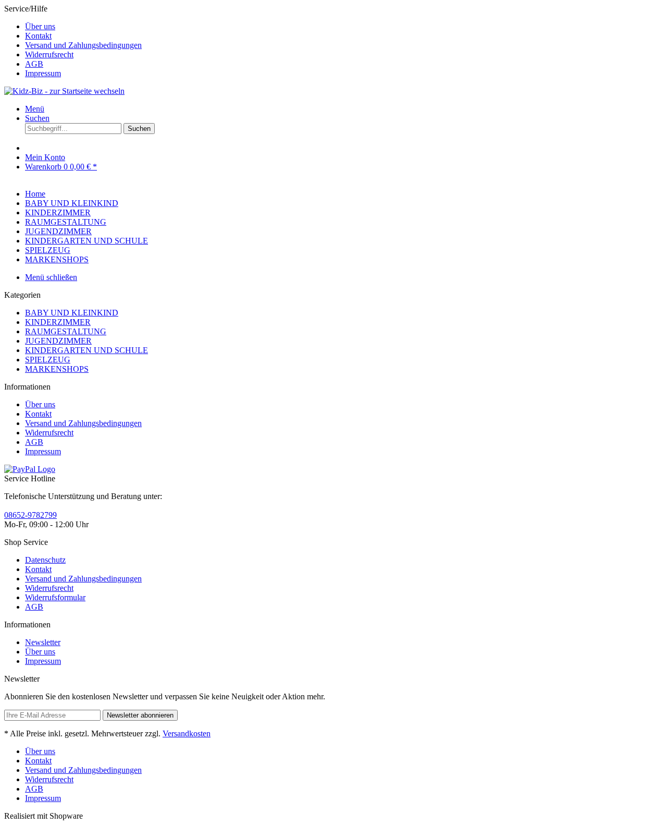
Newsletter (42, 642)
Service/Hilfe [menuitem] (73, 41)
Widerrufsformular (55, 597)
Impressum (43, 73)
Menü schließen (51, 277)
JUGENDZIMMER (58, 340)
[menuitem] (344, 26)
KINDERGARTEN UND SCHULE (86, 350)
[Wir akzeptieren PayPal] (29, 469)
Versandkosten (187, 733)
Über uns (40, 26)
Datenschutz (45, 559)
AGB (34, 63)
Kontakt (38, 35)
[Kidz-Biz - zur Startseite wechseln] (64, 91)
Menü (34, 108)
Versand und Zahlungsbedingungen (83, 45)
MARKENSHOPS (57, 369)
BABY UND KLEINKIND (71, 312)
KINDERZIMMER (58, 322)
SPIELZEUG (47, 359)
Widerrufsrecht (49, 54)
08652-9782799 (30, 515)
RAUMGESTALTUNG (65, 331)
